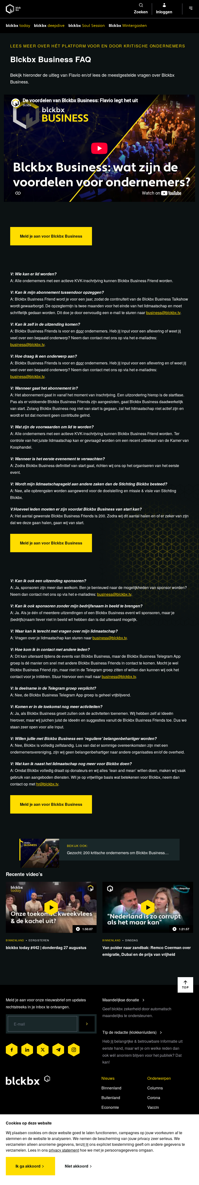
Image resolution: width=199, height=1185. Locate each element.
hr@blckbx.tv (47, 784)
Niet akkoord (76, 1166)
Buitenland (110, 1097)
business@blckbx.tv (163, 312)
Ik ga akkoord (28, 1166)
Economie (110, 1107)
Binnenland (111, 1088)
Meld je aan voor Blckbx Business (51, 236)
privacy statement (64, 1150)
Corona (153, 1097)
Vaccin (153, 1107)
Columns (155, 1088)
